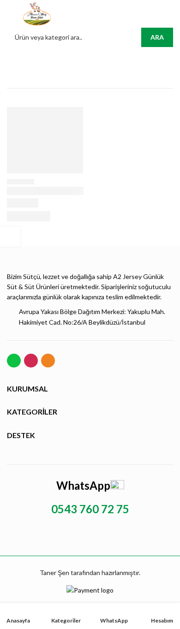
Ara (157, 37)
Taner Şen (54, 572)
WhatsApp (83, 485)
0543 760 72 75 (90, 509)
